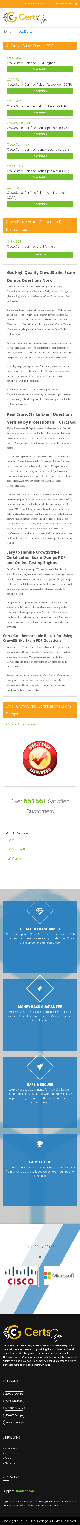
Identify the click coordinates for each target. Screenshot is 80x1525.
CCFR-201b (15, 80)
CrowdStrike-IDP (18, 144)
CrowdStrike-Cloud (19, 123)
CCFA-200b (14, 188)
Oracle (16, 858)
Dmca (7, 1458)
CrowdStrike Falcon (21, 724)
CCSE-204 (14, 58)
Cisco (15, 840)
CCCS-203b (15, 166)
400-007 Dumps (14, 1415)
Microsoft (18, 849)
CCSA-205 (14, 241)
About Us (9, 1453)
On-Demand (40, 254)
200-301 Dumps (14, 1393)
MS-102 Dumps (14, 1408)
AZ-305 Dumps (13, 1400)
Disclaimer (10, 1463)
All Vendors (10, 1448)
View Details (40, 69)
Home (7, 31)
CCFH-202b (15, 101)
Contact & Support (34, 4)
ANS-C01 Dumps (14, 1422)
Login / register (62, 4)
